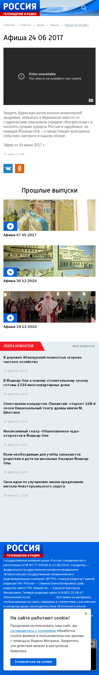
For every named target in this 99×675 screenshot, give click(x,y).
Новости (25, 25)
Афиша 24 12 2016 (20, 327)
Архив (40, 25)
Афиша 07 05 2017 (20, 235)
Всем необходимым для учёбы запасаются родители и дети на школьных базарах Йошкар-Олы (46, 459)
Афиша (54, 25)
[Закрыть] (86, 614)
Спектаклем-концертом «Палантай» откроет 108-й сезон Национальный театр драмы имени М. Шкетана (49, 408)
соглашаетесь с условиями (33, 631)
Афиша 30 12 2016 (20, 281)
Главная (9, 25)
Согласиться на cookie (33, 662)
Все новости (83, 346)
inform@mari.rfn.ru (43, 597)
